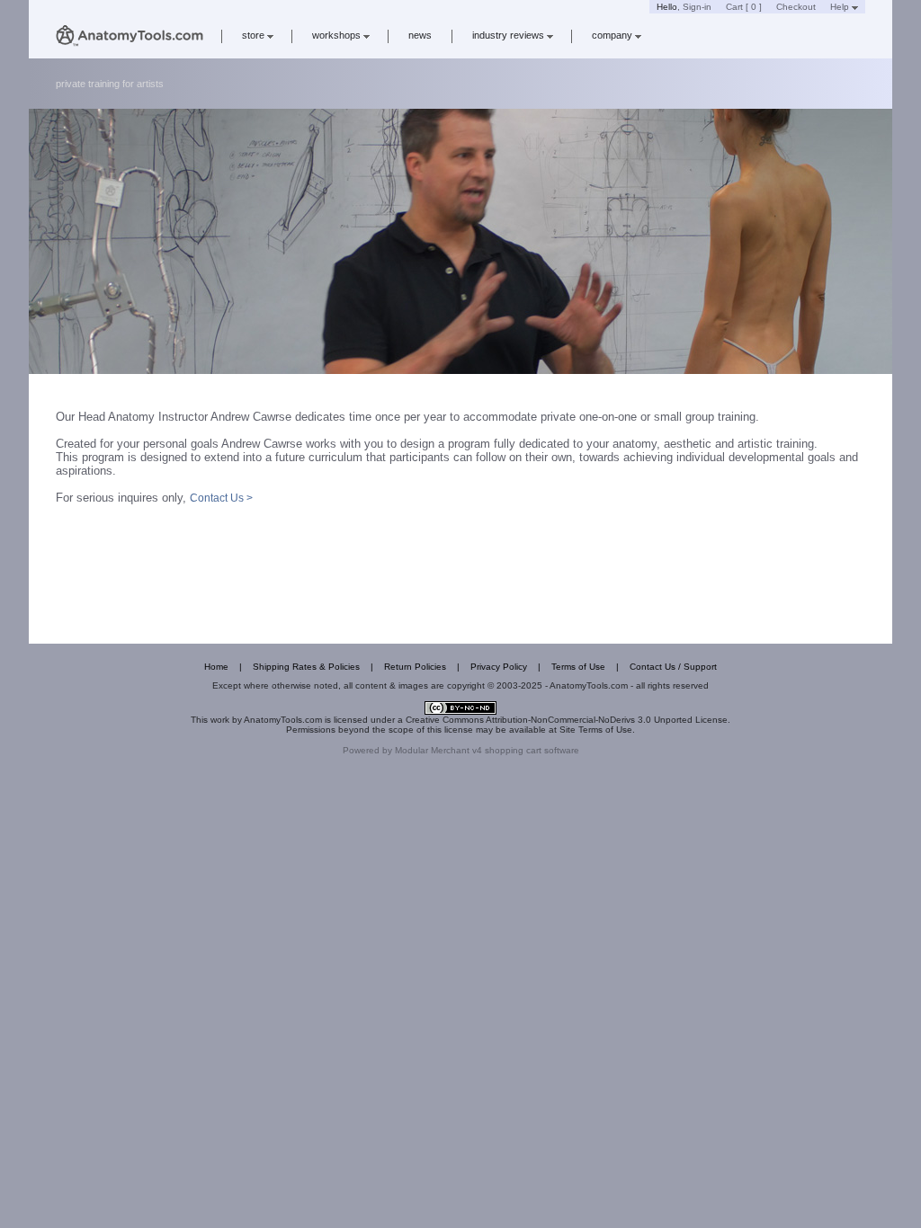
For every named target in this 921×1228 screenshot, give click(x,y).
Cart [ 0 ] (744, 7)
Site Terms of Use (595, 729)
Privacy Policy (498, 667)
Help (839, 7)
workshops (336, 35)
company (612, 35)
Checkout (796, 7)
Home (216, 667)
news (420, 35)
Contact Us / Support (673, 667)
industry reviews (508, 35)
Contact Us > (221, 498)
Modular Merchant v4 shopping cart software (487, 750)
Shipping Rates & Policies (306, 667)
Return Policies (415, 667)
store (253, 35)
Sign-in (697, 7)
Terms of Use (578, 667)
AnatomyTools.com (283, 720)
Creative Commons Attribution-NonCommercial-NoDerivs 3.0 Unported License (567, 720)
